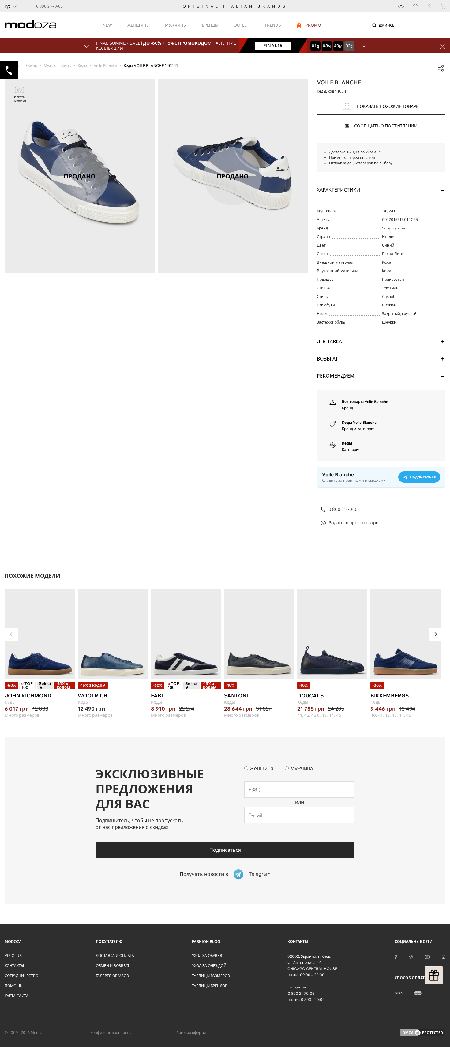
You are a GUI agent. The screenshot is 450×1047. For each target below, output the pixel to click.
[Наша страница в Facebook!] (396, 956)
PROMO (309, 25)
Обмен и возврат (112, 965)
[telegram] (411, 956)
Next (435, 634)
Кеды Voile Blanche (359, 422)
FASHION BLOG (206, 941)
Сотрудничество (21, 975)
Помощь (13, 985)
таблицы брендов (209, 985)
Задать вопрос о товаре (353, 522)
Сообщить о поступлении (386, 126)
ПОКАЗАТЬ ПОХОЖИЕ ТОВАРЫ (388, 106)
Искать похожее (19, 99)
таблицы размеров (211, 975)
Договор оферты (191, 1032)
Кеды (347, 443)
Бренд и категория (359, 428)
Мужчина (301, 768)
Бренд (347, 408)
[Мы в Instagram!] (443, 956)
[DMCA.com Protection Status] (422, 1032)
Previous (11, 634)
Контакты (14, 965)
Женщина (261, 768)
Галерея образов (112, 975)
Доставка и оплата (115, 955)
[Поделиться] (440, 68)
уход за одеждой (209, 965)
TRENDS (272, 25)
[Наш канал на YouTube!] (427, 956)
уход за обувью (208, 955)
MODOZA (13, 941)
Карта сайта (16, 996)
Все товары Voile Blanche (365, 401)
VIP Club (13, 955)
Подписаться (225, 850)
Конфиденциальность (110, 1032)
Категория (351, 449)
